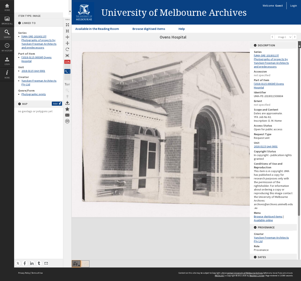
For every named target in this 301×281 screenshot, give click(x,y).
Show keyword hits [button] (67, 90)
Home (7, 10)
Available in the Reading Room (97, 29)
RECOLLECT (219, 275)
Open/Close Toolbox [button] (69, 7)
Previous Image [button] (272, 37)
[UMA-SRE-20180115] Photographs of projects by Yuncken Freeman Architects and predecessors (39, 42)
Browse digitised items (148, 29)
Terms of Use (37, 273)
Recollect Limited (256, 275)
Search (7, 37)
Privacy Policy (24, 273)
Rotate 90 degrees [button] (67, 49)
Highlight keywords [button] (67, 97)
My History (7, 50)
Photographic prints (34, 94)
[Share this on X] (18, 261)
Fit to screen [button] (67, 31)
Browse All (7, 23)
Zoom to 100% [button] (67, 55)
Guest (279, 5)
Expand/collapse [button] (299, 44)
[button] (67, 71)
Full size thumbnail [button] (67, 25)
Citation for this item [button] (67, 121)
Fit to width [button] (67, 37)
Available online (263, 220)
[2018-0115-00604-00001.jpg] (76, 263)
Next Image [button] (295, 37)
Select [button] (290, 37)
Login (7, 64)
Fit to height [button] (67, 43)
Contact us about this (67, 115)
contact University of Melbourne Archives (245, 273)
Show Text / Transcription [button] (67, 84)
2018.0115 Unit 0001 (33, 71)
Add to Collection (67, 109)
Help (182, 29)
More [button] (7, 77)
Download (67, 103)
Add (55, 103)
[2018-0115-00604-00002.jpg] (85, 264)
